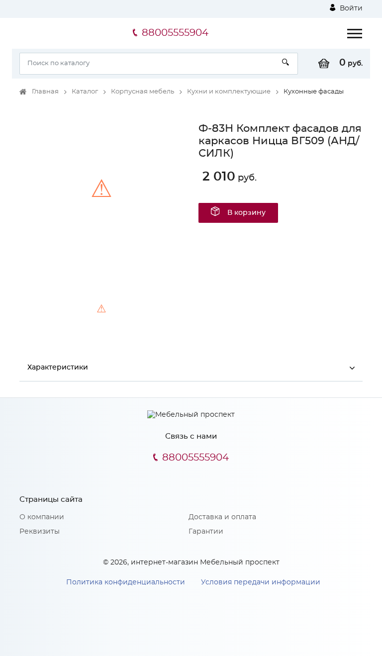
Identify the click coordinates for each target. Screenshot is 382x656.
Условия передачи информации (260, 582)
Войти (350, 8)
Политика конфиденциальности (125, 582)
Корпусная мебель (142, 92)
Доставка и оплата (222, 517)
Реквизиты (39, 531)
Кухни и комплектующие (229, 92)
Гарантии (206, 531)
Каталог (85, 92)
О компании (41, 517)
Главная (45, 92)
